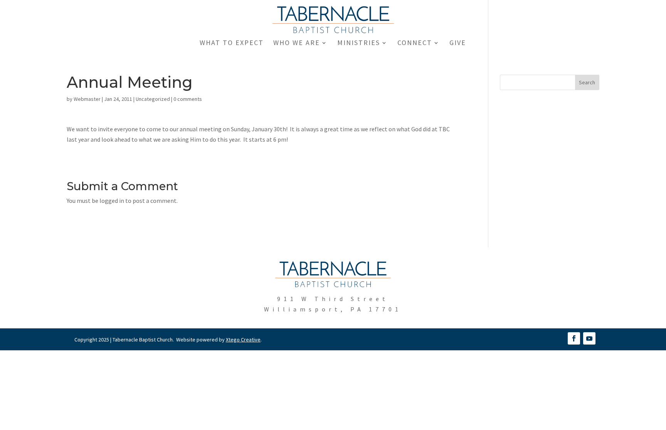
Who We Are (296, 43)
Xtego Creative (243, 339)
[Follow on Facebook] (574, 338)
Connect (414, 43)
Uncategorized (153, 98)
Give (457, 43)
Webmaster (87, 98)
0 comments (187, 98)
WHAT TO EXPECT (232, 43)
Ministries (358, 43)
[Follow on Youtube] (589, 338)
